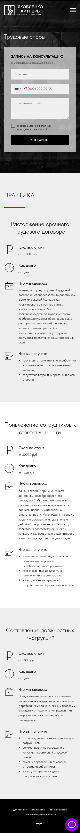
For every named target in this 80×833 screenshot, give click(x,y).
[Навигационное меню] (73, 10)
